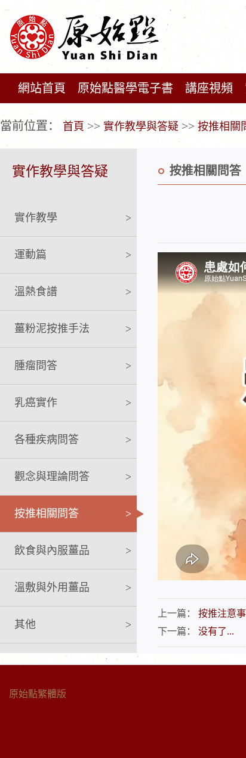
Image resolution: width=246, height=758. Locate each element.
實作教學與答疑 (141, 126)
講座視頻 (209, 88)
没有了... (216, 631)
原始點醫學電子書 (125, 88)
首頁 (73, 126)
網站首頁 (42, 88)
